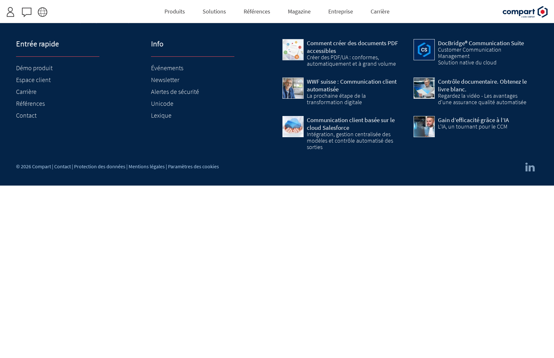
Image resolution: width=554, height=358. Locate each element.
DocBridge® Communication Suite (481, 43)
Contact (26, 115)
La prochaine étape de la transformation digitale (336, 99)
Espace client (33, 80)
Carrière (26, 91)
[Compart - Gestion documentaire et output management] (525, 11)
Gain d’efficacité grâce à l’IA (473, 120)
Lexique (161, 115)
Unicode (162, 103)
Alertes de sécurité (175, 91)
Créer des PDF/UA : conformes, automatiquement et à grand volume (351, 60)
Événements (167, 68)
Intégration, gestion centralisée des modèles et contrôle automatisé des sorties (350, 141)
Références (30, 103)
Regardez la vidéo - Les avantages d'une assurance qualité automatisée (482, 99)
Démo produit (34, 68)
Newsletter (165, 80)
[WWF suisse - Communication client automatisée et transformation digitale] (293, 88)
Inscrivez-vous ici (261, 3)
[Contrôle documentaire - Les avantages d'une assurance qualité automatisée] (424, 88)
